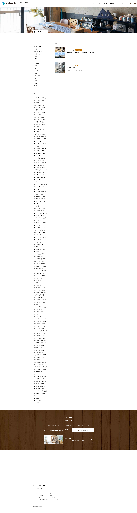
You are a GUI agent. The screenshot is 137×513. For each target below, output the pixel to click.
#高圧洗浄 (39, 326)
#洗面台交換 (36, 343)
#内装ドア (36, 179)
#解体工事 (43, 263)
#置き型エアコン (37, 110)
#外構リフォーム (40, 289)
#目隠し (43, 105)
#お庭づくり (36, 205)
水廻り (36, 83)
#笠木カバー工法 (37, 104)
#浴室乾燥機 (36, 398)
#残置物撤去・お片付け (38, 376)
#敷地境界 (36, 373)
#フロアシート (37, 112)
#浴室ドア (42, 165)
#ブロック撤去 (43, 163)
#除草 (43, 97)
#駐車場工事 (42, 119)
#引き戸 (40, 109)
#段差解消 (36, 268)
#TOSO (39, 220)
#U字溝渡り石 (37, 217)
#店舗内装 (36, 246)
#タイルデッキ (37, 222)
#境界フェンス (37, 350)
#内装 (42, 177)
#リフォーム (41, 155)
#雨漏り (45, 177)
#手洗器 (41, 311)
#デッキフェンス (37, 388)
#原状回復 (44, 299)
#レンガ (42, 350)
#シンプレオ (36, 175)
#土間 (35, 193)
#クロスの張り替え (38, 321)
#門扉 (44, 287)
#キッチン (45, 174)
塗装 (76, 65)
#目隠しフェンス (43, 117)
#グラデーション (37, 355)
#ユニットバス (37, 328)
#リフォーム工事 (77, 55)
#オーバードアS (37, 318)
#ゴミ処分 (36, 109)
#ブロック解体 (37, 148)
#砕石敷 (35, 206)
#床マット (36, 277)
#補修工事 (36, 294)
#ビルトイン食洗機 (38, 199)
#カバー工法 (36, 122)
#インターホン (37, 393)
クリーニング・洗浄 (40, 78)
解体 (36, 61)
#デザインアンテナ (38, 283)
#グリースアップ (37, 134)
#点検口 (43, 378)
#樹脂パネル (36, 182)
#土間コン (45, 213)
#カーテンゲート (37, 314)
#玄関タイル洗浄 (37, 105)
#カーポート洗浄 (44, 330)
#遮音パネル (36, 162)
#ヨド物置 (36, 136)
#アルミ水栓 (36, 395)
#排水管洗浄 (36, 386)
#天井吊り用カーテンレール (39, 146)
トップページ (34, 493)
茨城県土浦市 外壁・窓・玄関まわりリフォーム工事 (80, 52)
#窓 (84, 55)
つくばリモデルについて (44, 499)
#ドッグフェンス (37, 271)
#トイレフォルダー (38, 201)
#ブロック (36, 290)
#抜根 (35, 203)
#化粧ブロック (37, 244)
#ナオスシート (37, 282)
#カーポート (36, 383)
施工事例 (40, 497)
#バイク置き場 (37, 323)
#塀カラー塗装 (37, 295)
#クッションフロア (38, 338)
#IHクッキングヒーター (38, 235)
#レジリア (41, 379)
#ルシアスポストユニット (39, 126)
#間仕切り (36, 259)
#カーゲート (36, 265)
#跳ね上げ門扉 (40, 297)
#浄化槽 (35, 153)
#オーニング (43, 244)
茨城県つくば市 (71, 67)
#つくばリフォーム (38, 287)
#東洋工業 (40, 153)
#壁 (35, 301)
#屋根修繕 (41, 198)
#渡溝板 (45, 198)
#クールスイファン (43, 395)
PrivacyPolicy (53, 497)
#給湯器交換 (36, 342)
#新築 (35, 184)
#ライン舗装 (42, 157)
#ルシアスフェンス (42, 206)
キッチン (37, 70)
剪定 (36, 49)
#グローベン (43, 318)
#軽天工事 (36, 241)
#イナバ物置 (43, 270)
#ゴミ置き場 (36, 311)
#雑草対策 (45, 391)
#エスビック (42, 265)
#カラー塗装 (36, 292)
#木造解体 (36, 181)
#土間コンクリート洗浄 (38, 349)
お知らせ (51, 493)
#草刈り (35, 145)
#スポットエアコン (38, 129)
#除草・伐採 (36, 119)
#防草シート (36, 117)
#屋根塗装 (36, 304)
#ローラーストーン (38, 143)
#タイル (35, 100)
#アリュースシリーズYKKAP (39, 227)
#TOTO (41, 343)
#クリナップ (45, 338)
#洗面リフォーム (43, 292)
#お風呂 (42, 345)
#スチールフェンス (38, 391)
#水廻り (35, 369)
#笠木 (43, 388)
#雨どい (43, 261)
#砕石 (35, 232)
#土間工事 (36, 229)
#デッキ (41, 175)
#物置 (35, 289)
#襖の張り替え (37, 359)
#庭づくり (44, 230)
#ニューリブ (36, 163)
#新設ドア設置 (37, 390)
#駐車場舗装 (43, 191)
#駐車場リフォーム (43, 373)
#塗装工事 (75, 70)
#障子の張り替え (37, 381)
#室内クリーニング (38, 186)
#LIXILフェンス (37, 225)
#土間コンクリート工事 (38, 364)
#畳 (45, 342)
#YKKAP (41, 205)
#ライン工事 (44, 98)
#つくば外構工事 (42, 136)
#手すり (45, 376)
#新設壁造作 (43, 210)
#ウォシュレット (37, 367)
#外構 (35, 210)
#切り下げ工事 (40, 193)
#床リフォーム (37, 263)
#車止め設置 (36, 347)
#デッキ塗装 (42, 167)
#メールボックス (42, 107)
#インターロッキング (38, 133)
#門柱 (40, 223)
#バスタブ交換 (41, 100)
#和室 (44, 333)
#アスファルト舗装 (43, 208)
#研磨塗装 (42, 139)
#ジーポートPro (37, 215)
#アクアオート (37, 330)
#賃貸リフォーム (37, 402)
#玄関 (87, 55)
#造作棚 (40, 302)
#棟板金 (40, 181)
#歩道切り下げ (37, 177)
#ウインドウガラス (43, 337)
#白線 (35, 234)
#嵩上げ (45, 184)
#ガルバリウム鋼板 (42, 369)
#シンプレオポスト (38, 354)
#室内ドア (36, 155)
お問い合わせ (83, 430)
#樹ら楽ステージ (37, 102)
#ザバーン (36, 107)
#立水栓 (44, 325)
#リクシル (36, 352)
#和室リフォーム (37, 239)
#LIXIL (35, 157)
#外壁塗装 (44, 362)
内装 (36, 80)
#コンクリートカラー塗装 (39, 273)
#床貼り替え (36, 131)
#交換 (44, 201)
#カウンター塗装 (37, 121)
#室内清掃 (43, 258)
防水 (36, 73)
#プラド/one (36, 337)
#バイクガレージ (37, 230)
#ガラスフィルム (37, 319)
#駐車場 (45, 247)
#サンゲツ (45, 186)
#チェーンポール (37, 378)
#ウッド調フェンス (38, 138)
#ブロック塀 (44, 316)
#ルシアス (36, 208)
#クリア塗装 (36, 139)
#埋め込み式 (45, 354)
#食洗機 (42, 217)
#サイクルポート (37, 97)
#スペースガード (37, 313)
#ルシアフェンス (37, 98)
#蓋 (40, 169)
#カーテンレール (37, 124)
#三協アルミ (36, 307)
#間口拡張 (36, 187)
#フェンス (44, 172)
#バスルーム (36, 165)
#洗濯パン (36, 309)
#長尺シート (39, 396)
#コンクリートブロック (38, 331)
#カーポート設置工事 (38, 254)
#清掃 (35, 150)
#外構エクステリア (38, 333)
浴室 (36, 85)
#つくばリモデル (44, 222)
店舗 (36, 58)
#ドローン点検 (37, 211)
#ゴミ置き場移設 (37, 335)
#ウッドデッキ (44, 116)
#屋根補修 (43, 215)
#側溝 (38, 210)
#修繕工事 (44, 313)
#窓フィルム (39, 203)
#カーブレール (42, 179)
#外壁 (82, 55)
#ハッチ (43, 110)
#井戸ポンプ (36, 325)
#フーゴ (43, 357)
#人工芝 (41, 342)
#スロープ (41, 309)
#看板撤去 (45, 138)
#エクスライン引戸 (41, 150)
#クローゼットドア (38, 196)
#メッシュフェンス (43, 162)
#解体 (40, 241)
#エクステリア (37, 345)
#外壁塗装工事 (69, 70)
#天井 (35, 396)
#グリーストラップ (38, 280)
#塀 (38, 157)
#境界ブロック (42, 294)
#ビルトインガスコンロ (38, 306)
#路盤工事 (41, 268)
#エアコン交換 (40, 170)
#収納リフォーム (43, 340)
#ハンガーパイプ (37, 116)
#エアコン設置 (42, 277)
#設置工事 (41, 259)
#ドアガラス (45, 321)
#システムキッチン (38, 189)
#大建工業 (42, 122)
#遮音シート (45, 143)
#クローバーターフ (38, 151)
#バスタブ (44, 367)
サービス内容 (41, 493)
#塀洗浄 (42, 371)
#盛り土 (44, 218)
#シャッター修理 (37, 114)
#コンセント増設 (37, 299)
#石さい (45, 237)
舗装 (36, 56)
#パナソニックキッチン (38, 400)
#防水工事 (41, 194)
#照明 (41, 347)
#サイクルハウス (43, 182)
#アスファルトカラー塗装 (39, 253)
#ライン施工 (45, 366)
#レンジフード (44, 121)
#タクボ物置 (36, 251)
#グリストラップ (37, 160)
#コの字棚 (43, 323)
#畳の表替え (36, 340)
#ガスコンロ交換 (37, 362)
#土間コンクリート (38, 366)
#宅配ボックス (37, 270)
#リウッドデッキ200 (38, 213)
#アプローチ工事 (37, 285)
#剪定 (46, 122)
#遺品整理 (43, 393)
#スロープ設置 (42, 290)
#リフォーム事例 (70, 55)
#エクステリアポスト (38, 237)
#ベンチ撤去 (43, 112)
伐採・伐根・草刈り (40, 51)
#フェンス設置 (43, 307)
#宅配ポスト (45, 196)
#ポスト (43, 335)
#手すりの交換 (40, 184)
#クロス (45, 235)
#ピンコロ (36, 223)
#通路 (44, 151)
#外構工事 (41, 187)
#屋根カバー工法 (44, 148)
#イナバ (43, 249)
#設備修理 (44, 326)
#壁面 (42, 278)
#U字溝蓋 (39, 234)
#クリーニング (37, 278)
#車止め (42, 328)
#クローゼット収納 (38, 361)
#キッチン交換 (37, 191)
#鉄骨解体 (36, 198)
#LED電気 (36, 379)
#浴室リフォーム (43, 386)
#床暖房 (35, 220)
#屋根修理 (36, 374)
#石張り (43, 104)
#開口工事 (36, 302)
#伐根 (46, 217)
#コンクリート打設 (38, 242)
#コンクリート (37, 275)
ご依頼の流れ (41, 495)
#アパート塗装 (37, 158)
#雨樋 (45, 187)
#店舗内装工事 (37, 371)
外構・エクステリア (40, 54)
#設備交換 (45, 129)
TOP (34, 35)
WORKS (39, 35)
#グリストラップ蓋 (38, 141)
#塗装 (82, 70)
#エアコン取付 (37, 258)
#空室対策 (44, 381)
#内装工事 (36, 194)
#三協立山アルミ (44, 295)
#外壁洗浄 (45, 266)
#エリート (44, 239)
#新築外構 (42, 383)
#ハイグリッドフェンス (38, 247)
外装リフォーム (78, 50)
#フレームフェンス (38, 218)
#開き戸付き (36, 167)
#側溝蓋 (40, 229)
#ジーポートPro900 (41, 232)
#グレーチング (44, 169)
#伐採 (35, 326)
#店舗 (43, 160)
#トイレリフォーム (38, 266)
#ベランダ (45, 302)
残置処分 (37, 63)
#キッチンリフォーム (38, 174)
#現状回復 (36, 169)
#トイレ (44, 229)
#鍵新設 (43, 134)
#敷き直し (44, 124)
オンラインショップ (54, 499)
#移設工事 (41, 352)
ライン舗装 (37, 75)
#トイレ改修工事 (37, 249)
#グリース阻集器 (40, 301)
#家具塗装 (43, 158)
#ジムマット (43, 256)
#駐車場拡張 (45, 199)
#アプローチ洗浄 (44, 390)
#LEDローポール (37, 357)
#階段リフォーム (37, 261)
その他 (36, 88)
